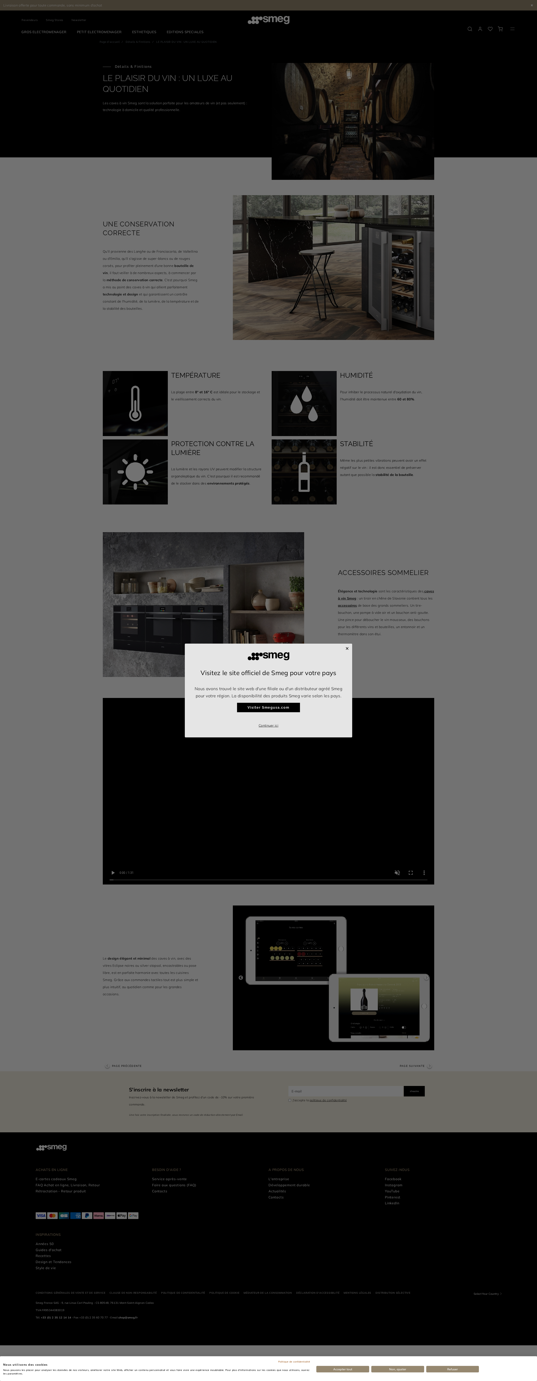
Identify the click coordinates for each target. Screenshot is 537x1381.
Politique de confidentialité (294, 1361)
